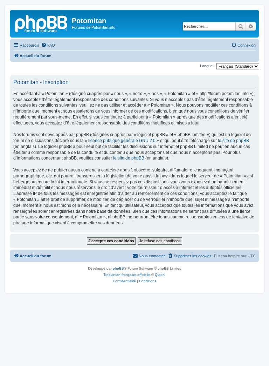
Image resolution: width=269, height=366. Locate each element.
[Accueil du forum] (42, 23)
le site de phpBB (233, 140)
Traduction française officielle (126, 275)
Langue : (207, 66)
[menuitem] (48, 45)
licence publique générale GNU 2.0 (122, 140)
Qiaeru (160, 275)
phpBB (118, 268)
